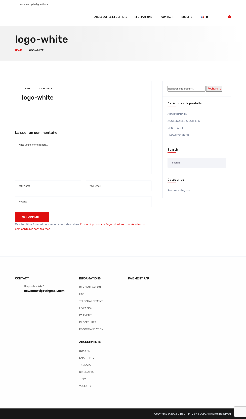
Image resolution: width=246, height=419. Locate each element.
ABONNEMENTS (177, 113)
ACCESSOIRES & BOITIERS (184, 120)
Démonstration (90, 287)
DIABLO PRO (87, 371)
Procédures (87, 322)
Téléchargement (91, 301)
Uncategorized (178, 135)
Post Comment (30, 217)
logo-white (38, 97)
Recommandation (91, 329)
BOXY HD (85, 350)
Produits (186, 16)
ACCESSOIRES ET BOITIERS (110, 16)
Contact (167, 16)
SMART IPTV (86, 357)
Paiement (85, 315)
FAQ (81, 294)
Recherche (214, 88)
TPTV (82, 379)
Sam (27, 88)
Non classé (176, 128)
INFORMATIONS (143, 16)
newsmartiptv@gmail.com (44, 291)
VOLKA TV (85, 386)
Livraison (86, 308)
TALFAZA (85, 364)
